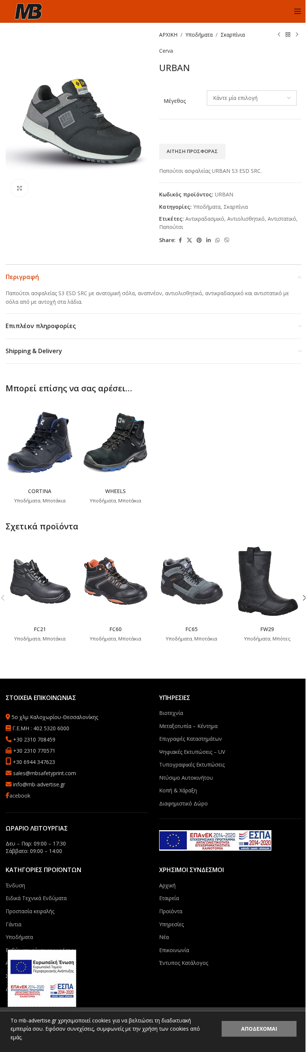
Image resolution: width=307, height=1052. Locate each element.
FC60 (115, 629)
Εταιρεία (169, 898)
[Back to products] (287, 34)
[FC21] (40, 580)
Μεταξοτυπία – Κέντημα (188, 726)
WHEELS (115, 491)
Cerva (166, 50)
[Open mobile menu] (297, 11)
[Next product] (296, 34)
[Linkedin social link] (208, 240)
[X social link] (189, 240)
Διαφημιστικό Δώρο (183, 803)
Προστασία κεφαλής (30, 911)
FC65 (191, 629)
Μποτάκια (54, 500)
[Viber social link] (227, 240)
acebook (19, 795)
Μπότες (282, 638)
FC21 (40, 629)
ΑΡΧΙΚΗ (168, 34)
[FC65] (191, 580)
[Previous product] (278, 34)
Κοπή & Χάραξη (178, 790)
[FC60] (116, 580)
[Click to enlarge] (19, 188)
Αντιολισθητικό (246, 218)
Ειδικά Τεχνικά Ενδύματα (36, 898)
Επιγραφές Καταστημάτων (190, 738)
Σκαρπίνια (233, 34)
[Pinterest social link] (199, 240)
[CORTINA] (40, 442)
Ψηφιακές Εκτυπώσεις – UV (192, 751)
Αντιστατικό (282, 218)
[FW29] (267, 580)
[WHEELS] (116, 442)
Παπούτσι (171, 226)
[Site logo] (28, 10)
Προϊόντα (170, 911)
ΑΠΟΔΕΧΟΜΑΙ (259, 1028)
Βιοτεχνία (171, 712)
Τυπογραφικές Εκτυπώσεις (192, 764)
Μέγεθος (175, 100)
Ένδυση (15, 885)
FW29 (267, 629)
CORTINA (39, 491)
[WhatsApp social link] (217, 240)
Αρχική (167, 885)
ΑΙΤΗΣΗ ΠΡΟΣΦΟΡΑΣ (192, 151)
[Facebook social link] (180, 240)
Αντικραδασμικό (204, 218)
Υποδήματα (199, 34)
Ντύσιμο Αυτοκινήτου (186, 777)
